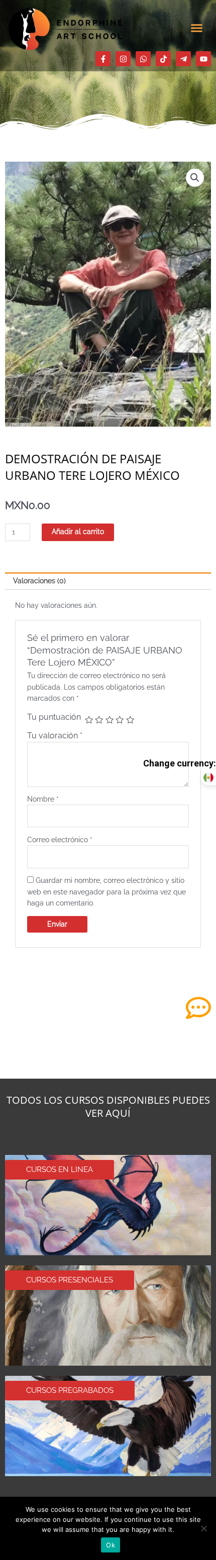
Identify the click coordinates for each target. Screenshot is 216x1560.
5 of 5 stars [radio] (130, 720)
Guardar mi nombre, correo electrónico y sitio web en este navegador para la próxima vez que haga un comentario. (106, 891)
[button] (196, 27)
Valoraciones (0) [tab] (39, 581)
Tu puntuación (54, 717)
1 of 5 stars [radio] (89, 720)
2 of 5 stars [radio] (99, 720)
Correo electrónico (59, 840)
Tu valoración (54, 735)
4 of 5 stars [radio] (120, 720)
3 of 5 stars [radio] (109, 720)
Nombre (43, 799)
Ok (110, 1545)
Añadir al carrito (78, 532)
